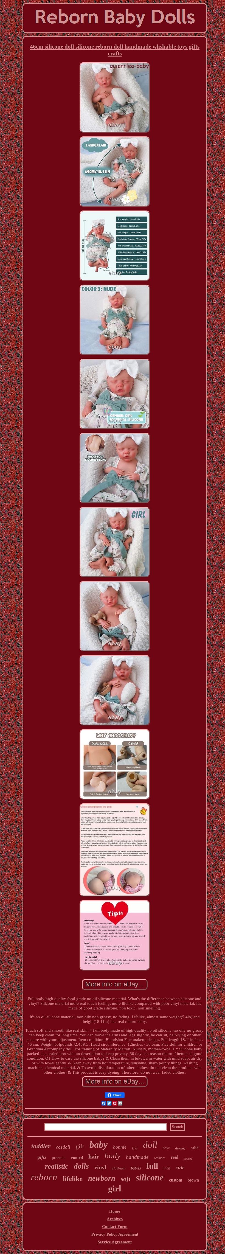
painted (188, 1158)
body (112, 1155)
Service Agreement (115, 1242)
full (152, 1165)
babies (136, 1168)
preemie (59, 1157)
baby (98, 1145)
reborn (44, 1177)
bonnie (119, 1147)
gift (80, 1146)
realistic (56, 1166)
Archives (115, 1219)
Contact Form (115, 1226)
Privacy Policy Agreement (114, 1234)
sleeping (180, 1148)
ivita (134, 1148)
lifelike (73, 1178)
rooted (77, 1157)
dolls (81, 1166)
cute (180, 1167)
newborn (101, 1178)
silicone (150, 1177)
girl (114, 1188)
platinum (118, 1168)
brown (193, 1180)
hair (93, 1156)
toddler (40, 1146)
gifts (42, 1157)
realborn (159, 1158)
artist (166, 1148)
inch (167, 1168)
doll (150, 1145)
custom (175, 1180)
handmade (137, 1157)
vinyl (100, 1167)
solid (194, 1148)
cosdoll (63, 1147)
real (174, 1157)
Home (114, 1211)
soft (125, 1179)
